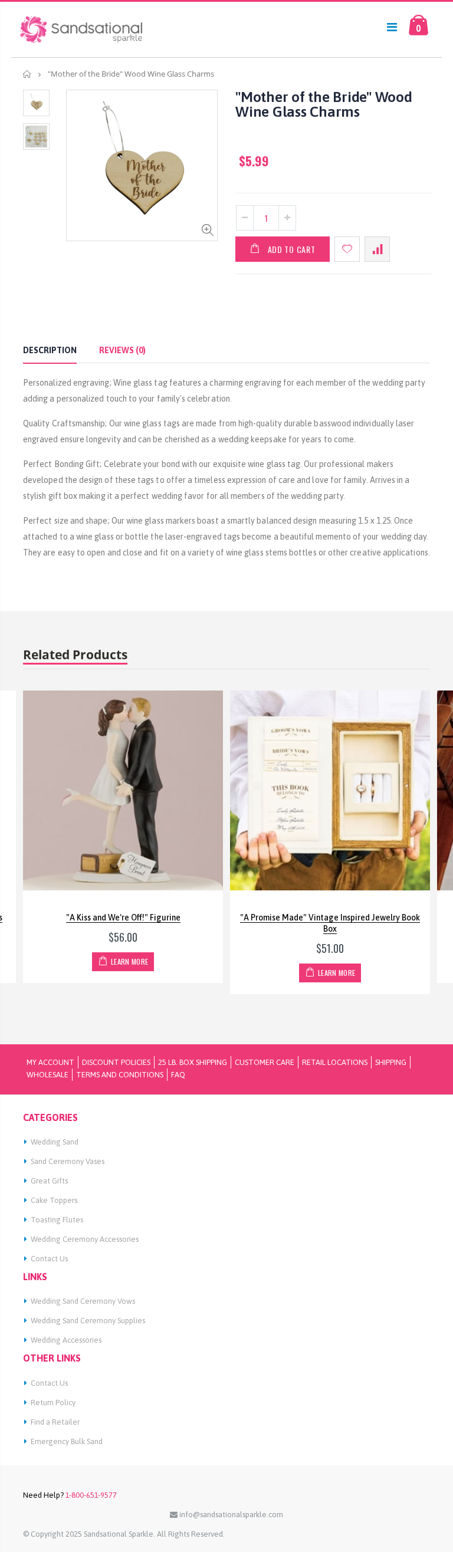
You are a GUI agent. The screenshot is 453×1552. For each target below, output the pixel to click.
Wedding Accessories (66, 1340)
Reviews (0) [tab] (122, 350)
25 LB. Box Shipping (192, 1062)
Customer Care (264, 1062)
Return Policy (53, 1402)
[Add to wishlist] (347, 249)
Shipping (390, 1062)
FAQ (178, 1074)
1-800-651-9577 (90, 1495)
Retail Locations (334, 1062)
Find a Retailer (55, 1422)
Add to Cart (292, 249)
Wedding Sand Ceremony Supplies (88, 1320)
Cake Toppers (54, 1200)
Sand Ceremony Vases (67, 1161)
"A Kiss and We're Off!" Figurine (123, 917)
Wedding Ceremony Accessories (85, 1239)
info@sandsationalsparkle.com (230, 1514)
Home (27, 74)
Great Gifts (49, 1180)
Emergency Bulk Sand (67, 1441)
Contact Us (49, 1258)
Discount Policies (116, 1062)
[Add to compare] (377, 249)
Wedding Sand (54, 1141)
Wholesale (47, 1074)
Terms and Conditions (119, 1074)
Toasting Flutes (57, 1219)
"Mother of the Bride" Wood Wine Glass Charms (323, 104)
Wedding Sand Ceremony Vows (83, 1301)
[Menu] (392, 27)
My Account (50, 1062)
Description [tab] (50, 350)
